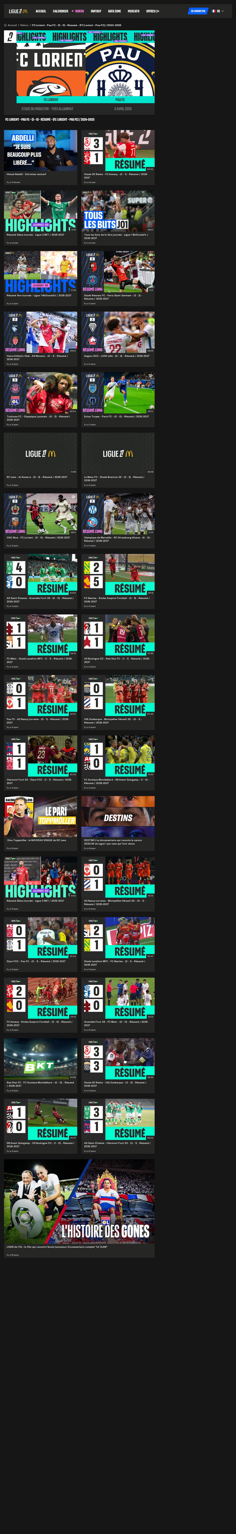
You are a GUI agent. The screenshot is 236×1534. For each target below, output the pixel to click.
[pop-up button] (139, 108)
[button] (198, 11)
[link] (12, 25)
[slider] (67, 108)
